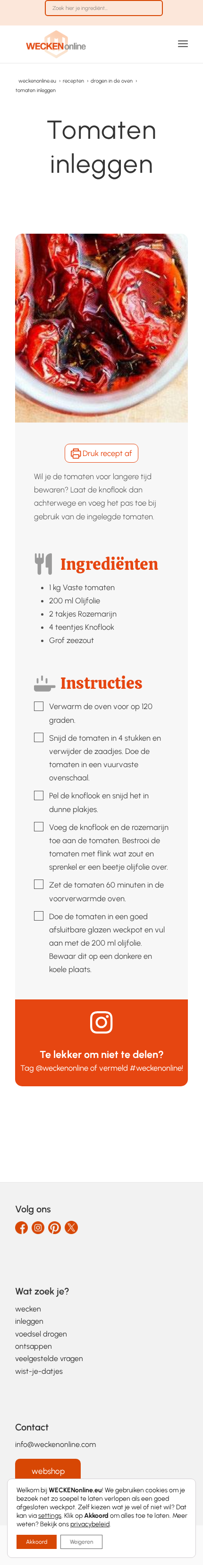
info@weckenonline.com (55, 1444)
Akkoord (36, 1542)
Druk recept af (106, 453)
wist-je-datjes (39, 1371)
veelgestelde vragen (49, 1358)
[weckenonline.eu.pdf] (84, 44)
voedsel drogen (41, 1333)
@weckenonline (62, 1068)
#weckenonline (156, 1068)
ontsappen (33, 1346)
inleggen (29, 1321)
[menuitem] (104, 12)
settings (49, 1516)
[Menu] (183, 44)
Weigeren (81, 1542)
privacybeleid (90, 1524)
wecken (28, 1308)
